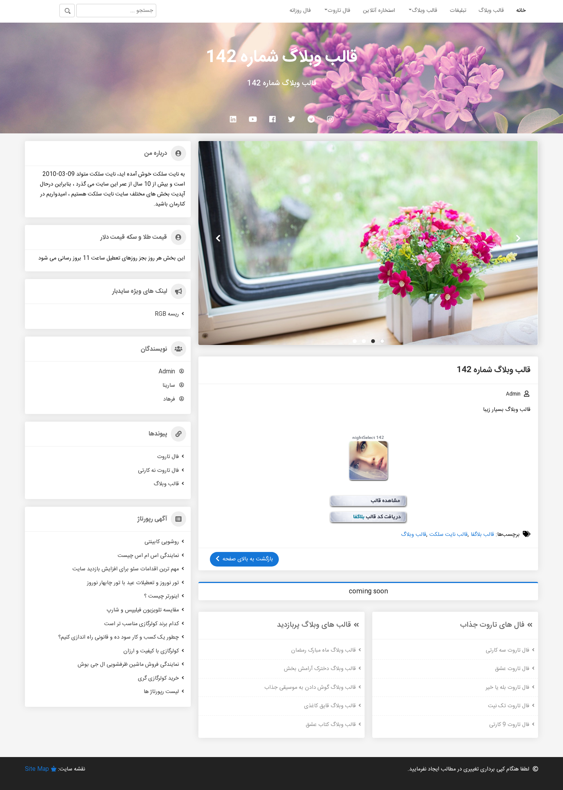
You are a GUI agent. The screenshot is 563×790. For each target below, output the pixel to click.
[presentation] (518, 238)
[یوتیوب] (252, 119)
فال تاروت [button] (338, 10)
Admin (168, 371)
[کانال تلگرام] (311, 119)
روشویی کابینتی (161, 542)
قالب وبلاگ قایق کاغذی (330, 706)
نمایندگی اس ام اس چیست (148, 555)
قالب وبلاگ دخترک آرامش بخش (320, 668)
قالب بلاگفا (482, 534)
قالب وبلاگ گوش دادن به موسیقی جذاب (310, 687)
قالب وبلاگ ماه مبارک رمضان (323, 650)
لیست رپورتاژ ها (161, 691)
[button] (382, 341)
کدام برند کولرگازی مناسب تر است (141, 623)
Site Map (37, 769)
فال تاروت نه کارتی (158, 470)
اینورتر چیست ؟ (161, 596)
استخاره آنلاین (379, 10)
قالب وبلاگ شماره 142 (281, 57)
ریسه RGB (167, 314)
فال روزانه (300, 10)
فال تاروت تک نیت (508, 706)
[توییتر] (291, 119)
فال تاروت (168, 457)
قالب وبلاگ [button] (424, 10)
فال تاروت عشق (512, 668)
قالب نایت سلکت (448, 534)
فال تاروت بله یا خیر (507, 687)
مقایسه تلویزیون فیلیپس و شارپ (142, 610)
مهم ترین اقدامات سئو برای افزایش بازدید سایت (125, 569)
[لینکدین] (233, 119)
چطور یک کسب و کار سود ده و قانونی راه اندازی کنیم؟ (118, 637)
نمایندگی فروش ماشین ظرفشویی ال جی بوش (128, 664)
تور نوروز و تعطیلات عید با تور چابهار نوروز (133, 582)
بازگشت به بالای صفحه (248, 559)
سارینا (169, 385)
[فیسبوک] (272, 119)
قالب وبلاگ (491, 10)
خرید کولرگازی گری (158, 678)
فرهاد (170, 399)
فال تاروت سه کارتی (507, 650)
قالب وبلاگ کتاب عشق (331, 724)
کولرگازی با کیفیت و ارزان (151, 650)
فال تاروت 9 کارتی (509, 724)
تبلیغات (458, 10)
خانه (521, 10)
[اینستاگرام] (330, 119)
